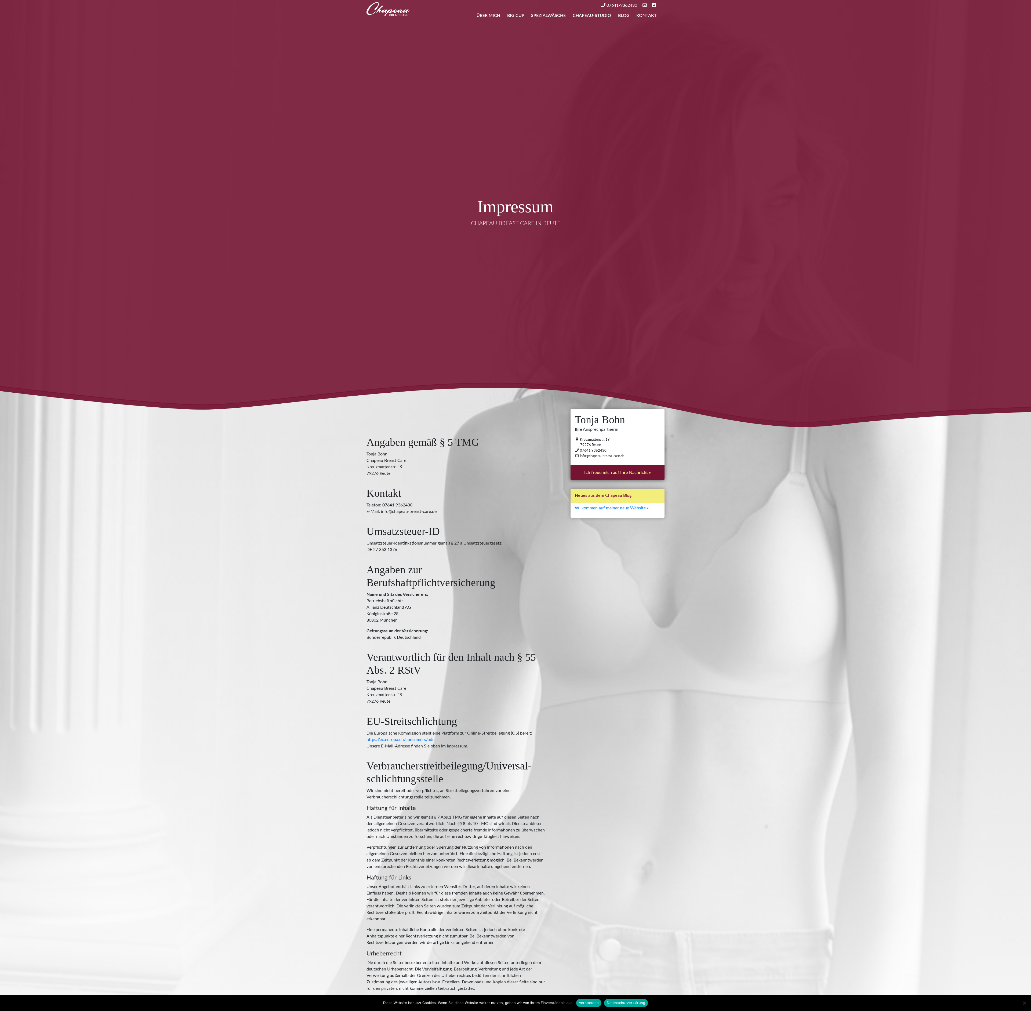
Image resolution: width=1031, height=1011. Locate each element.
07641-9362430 (621, 5)
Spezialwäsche (548, 15)
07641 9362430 (593, 450)
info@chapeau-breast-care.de (602, 456)
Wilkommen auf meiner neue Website (610, 508)
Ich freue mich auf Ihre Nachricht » (617, 472)
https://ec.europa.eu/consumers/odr (400, 740)
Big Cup (515, 15)
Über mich (488, 15)
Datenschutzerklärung (626, 1003)
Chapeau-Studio (592, 15)
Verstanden (589, 1003)
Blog (624, 15)
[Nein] (1024, 1003)
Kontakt (646, 15)
